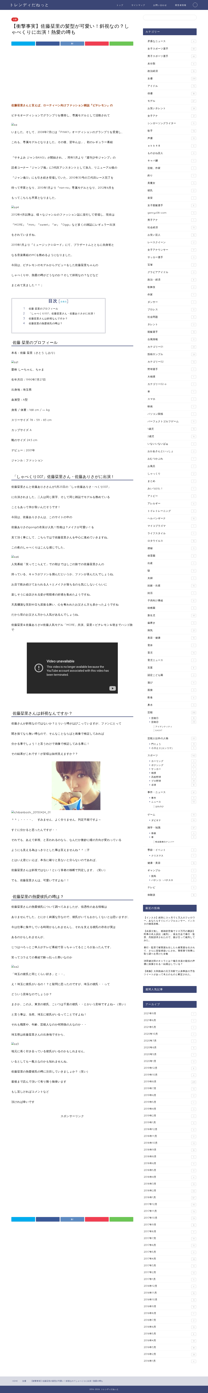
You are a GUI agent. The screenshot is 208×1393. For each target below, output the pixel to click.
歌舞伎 (171, 287)
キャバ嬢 (171, 160)
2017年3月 (169, 1265)
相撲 (173, 772)
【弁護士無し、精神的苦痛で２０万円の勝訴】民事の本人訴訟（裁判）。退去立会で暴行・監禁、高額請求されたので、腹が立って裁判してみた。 (169, 936)
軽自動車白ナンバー (164, 842)
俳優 (171, 93)
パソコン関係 (171, 413)
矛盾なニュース (171, 41)
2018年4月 (169, 1177)
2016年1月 (169, 1361)
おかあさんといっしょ (171, 451)
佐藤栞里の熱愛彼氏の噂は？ (46, 323)
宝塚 (171, 264)
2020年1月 (169, 1061)
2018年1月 (169, 1197)
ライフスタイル (171, 533)
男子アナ (171, 219)
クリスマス (172, 855)
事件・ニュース (171, 792)
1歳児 (171, 428)
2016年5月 (169, 1333)
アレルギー (171, 503)
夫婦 (171, 578)
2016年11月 (169, 1292)
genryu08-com (171, 212)
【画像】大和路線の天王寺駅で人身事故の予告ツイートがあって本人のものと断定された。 (169, 972)
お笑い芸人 (171, 234)
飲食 (171, 697)
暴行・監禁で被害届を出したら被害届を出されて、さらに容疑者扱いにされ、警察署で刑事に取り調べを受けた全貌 (169, 950)
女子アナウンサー (171, 249)
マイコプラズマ (171, 525)
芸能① (173, 718)
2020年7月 (169, 1040)
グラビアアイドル (171, 272)
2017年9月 (169, 1224)
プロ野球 (173, 780)
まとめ (171, 481)
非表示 (63, 301)
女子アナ (171, 115)
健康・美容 (171, 862)
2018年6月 (169, 1163)
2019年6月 (169, 1095)
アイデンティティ (163, 726)
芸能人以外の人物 (171, 738)
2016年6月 (169, 1326)
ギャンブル (171, 870)
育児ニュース (171, 660)
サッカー (172, 769)
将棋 (172, 833)
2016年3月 (169, 1347)
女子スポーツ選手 (171, 48)
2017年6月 (169, 1245)
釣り (171, 175)
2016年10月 (169, 1299)
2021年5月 (169, 1027)
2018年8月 (169, 1156)
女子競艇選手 (171, 205)
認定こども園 (171, 675)
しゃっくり (171, 473)
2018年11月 (169, 1136)
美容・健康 (171, 637)
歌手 (171, 130)
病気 (171, 630)
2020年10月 (169, 1034)
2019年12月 (169, 1068)
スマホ (171, 398)
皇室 (171, 197)
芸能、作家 (171, 168)
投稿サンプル (171, 354)
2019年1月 (169, 1122)
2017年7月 (169, 1238)
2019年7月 (169, 1088)
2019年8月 (169, 1081)
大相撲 (171, 376)
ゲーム (171, 814)
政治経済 (171, 71)
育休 (171, 645)
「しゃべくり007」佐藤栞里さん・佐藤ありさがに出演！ (62, 313)
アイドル (171, 85)
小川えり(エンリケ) (172, 748)
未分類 (171, 63)
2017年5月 (169, 1252)
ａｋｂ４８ (171, 145)
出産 (171, 563)
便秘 (171, 548)
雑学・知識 (171, 827)
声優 (171, 138)
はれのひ (159, 806)
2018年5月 (169, 1170)
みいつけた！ (171, 488)
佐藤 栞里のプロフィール (43, 308)
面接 (171, 689)
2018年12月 (169, 1129)
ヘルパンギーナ (171, 518)
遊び (171, 682)
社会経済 (171, 227)
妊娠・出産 (171, 585)
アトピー (171, 495)
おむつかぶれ (171, 458)
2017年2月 (169, 1272)
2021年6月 (169, 1020)
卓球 (173, 784)
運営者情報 (180, 5)
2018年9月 (169, 1149)
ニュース (173, 801)
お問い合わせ (160, 5)
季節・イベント (171, 849)
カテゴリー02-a (171, 384)
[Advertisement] (72, 75)
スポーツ (171, 755)
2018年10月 (169, 1143)
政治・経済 (171, 279)
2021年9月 (169, 1013)
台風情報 (171, 339)
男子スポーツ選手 (171, 56)
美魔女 (171, 182)
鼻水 (171, 704)
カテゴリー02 (171, 361)
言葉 (171, 667)
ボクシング (172, 765)
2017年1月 (169, 1279)
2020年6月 (169, 1047)
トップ (120, 5)
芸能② (173, 722)
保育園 (171, 555)
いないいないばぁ (171, 443)
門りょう (173, 744)
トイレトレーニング (171, 510)
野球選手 (171, 369)
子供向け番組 (171, 600)
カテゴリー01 (171, 346)
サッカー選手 (171, 257)
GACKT (158, 730)
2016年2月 (169, 1354)
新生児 (171, 615)
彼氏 (171, 190)
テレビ (171, 887)
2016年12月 (169, 1286)
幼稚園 (171, 607)
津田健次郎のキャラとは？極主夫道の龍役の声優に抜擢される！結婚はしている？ (169, 962)
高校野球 (172, 776)
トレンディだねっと (29, 4)
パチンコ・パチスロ (172, 880)
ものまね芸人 (171, 153)
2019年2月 (169, 1115)
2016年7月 (169, 1320)
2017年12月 (169, 1204)
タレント (171, 324)
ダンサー (171, 301)
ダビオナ (173, 820)
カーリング (172, 761)
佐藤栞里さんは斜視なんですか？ (48, 318)
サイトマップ (138, 5)
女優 (15, 19)
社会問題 (171, 316)
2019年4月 (169, 1108)
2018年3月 (169, 1183)
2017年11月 (169, 1211)
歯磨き (171, 622)
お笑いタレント (171, 108)
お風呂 (171, 466)
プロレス (171, 309)
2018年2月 (169, 1190)
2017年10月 (169, 1217)
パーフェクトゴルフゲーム (171, 421)
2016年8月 (169, 1313)
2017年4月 (169, 1258)
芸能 (171, 712)
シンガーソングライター (171, 123)
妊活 (171, 592)
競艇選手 (171, 331)
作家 (171, 294)
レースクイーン (171, 242)
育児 (171, 652)
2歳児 (171, 436)
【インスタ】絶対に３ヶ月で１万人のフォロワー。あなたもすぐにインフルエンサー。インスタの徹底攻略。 (169, 920)
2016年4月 (169, 1340)
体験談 (171, 894)
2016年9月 (169, 1306)
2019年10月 (169, 1074)
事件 (172, 797)
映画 (171, 406)
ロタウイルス (171, 540)
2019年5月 (169, 1102)
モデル (171, 100)
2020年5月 (169, 1054)
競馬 (172, 876)
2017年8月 (169, 1231)
